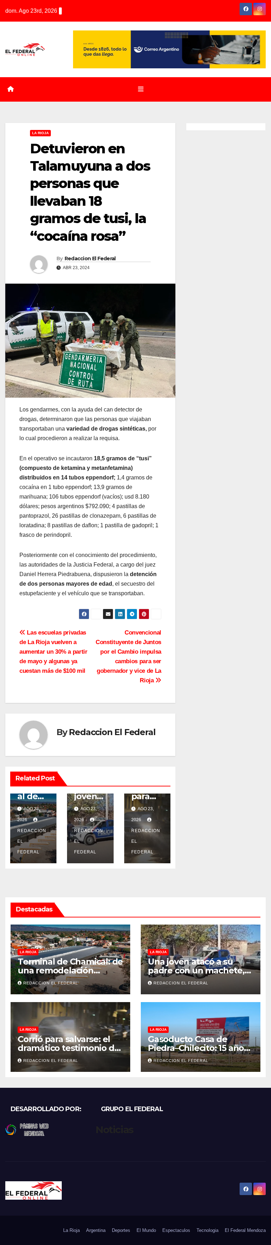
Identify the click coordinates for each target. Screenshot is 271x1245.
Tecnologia (207, 1230)
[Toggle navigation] (141, 89)
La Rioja (40, 133)
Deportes (121, 1230)
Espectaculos (176, 1230)
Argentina (96, 1230)
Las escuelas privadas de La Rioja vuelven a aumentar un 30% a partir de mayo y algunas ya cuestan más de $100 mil (53, 651)
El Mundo (146, 1230)
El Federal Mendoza (245, 1230)
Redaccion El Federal (90, 258)
